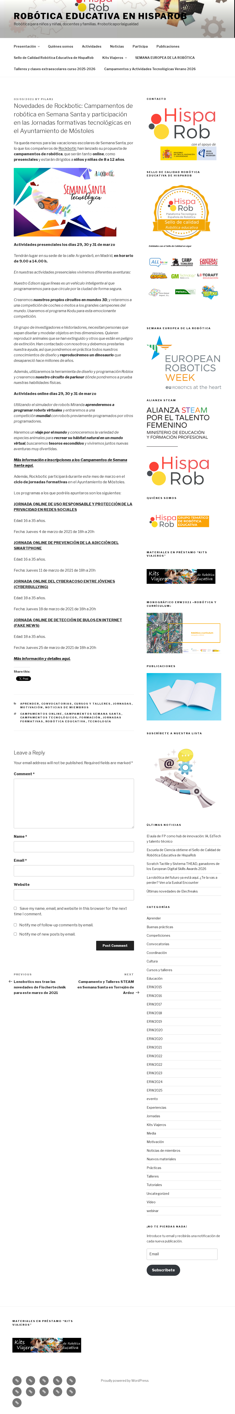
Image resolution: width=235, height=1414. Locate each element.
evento (152, 1099)
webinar (153, 1211)
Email (20, 860)
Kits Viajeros (112, 58)
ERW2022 (154, 1056)
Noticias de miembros (67, 707)
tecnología (100, 721)
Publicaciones (168, 46)
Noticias (117, 46)
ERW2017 (154, 1004)
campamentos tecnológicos (48, 717)
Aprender (29, 703)
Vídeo (151, 1202)
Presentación (25, 46)
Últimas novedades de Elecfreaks (172, 891)
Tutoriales (154, 1185)
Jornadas (122, 703)
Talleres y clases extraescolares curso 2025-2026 (54, 69)
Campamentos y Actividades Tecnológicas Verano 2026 (150, 69)
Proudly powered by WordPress (125, 1380)
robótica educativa (65, 721)
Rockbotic (68, 148)
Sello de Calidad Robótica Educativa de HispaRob (54, 58)
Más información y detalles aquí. (42, 659)
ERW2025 (154, 1090)
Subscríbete (163, 1270)
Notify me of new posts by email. (47, 934)
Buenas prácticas (160, 927)
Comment (24, 774)
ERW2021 (154, 1047)
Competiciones (158, 935)
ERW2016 (154, 996)
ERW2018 (154, 1013)
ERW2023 (154, 1073)
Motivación (31, 707)
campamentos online (41, 713)
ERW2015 (154, 987)
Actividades (91, 46)
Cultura (152, 961)
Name (20, 836)
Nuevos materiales (161, 1159)
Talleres (153, 1176)
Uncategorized (158, 1193)
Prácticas (154, 1168)
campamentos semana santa (92, 713)
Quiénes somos (60, 46)
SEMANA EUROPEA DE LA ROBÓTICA (165, 58)
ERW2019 (154, 1021)
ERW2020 (155, 1030)
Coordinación (157, 953)
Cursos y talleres (92, 703)
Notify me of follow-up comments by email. (56, 925)
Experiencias (156, 1107)
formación (90, 717)
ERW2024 (154, 1082)
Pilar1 (47, 99)
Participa (140, 46)
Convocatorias (56, 703)
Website (22, 884)
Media (151, 1133)
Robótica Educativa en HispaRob (100, 16)
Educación (154, 978)
